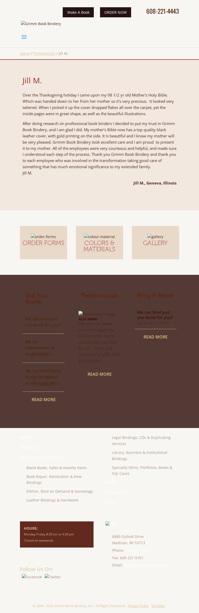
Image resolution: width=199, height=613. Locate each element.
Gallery (155, 243)
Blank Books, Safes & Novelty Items (56, 467)
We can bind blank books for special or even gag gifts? (43, 377)
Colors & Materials (99, 246)
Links (110, 482)
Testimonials (44, 53)
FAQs (110, 502)
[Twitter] (53, 576)
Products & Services (40, 457)
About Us (29, 447)
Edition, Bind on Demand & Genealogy (59, 491)
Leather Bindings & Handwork (52, 500)
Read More (44, 399)
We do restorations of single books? (39, 348)
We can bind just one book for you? (42, 322)
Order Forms (43, 243)
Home (25, 53)
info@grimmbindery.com (145, 565)
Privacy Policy (138, 605)
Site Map (158, 605)
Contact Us (117, 492)
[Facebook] (32, 576)
